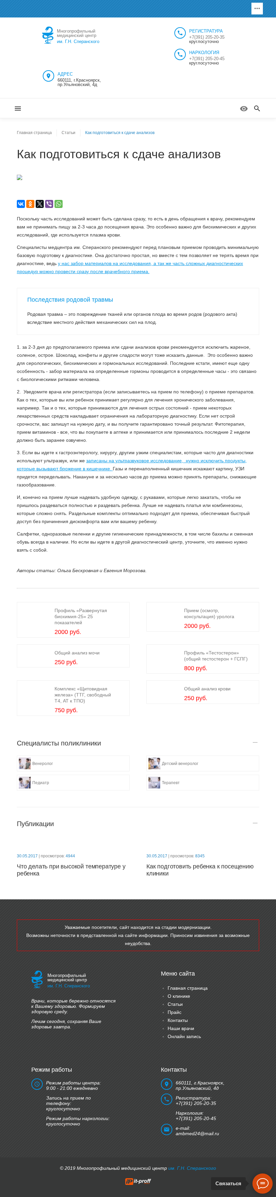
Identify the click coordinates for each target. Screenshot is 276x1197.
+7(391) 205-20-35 (207, 37)
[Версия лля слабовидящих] (244, 108)
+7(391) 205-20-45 (207, 58)
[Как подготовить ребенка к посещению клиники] (202, 843)
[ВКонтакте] (21, 204)
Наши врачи (181, 1028)
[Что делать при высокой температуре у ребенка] (73, 843)
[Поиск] (257, 109)
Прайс (174, 1012)
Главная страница (188, 988)
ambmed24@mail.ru (197, 1133)
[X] (40, 204)
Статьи (175, 1004)
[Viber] (49, 204)
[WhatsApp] (59, 204)
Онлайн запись (184, 1036)
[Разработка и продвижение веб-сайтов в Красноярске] (138, 1181)
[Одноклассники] (30, 204)
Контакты (178, 1020)
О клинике (179, 996)
